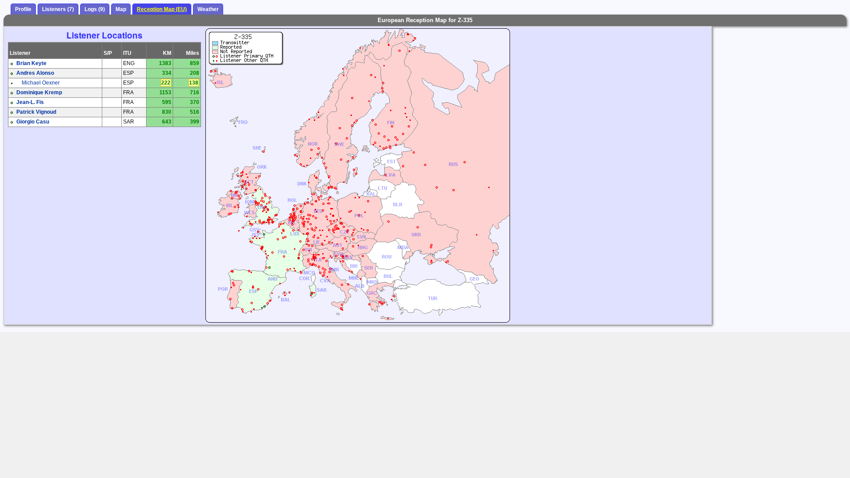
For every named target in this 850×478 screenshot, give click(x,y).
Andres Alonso (35, 73)
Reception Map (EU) (162, 9)
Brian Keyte (31, 63)
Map (121, 9)
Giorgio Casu (32, 122)
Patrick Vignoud (36, 112)
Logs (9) (95, 9)
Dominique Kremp (39, 92)
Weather (208, 9)
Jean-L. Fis (30, 102)
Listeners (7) (58, 9)
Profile (23, 9)
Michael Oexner (41, 83)
